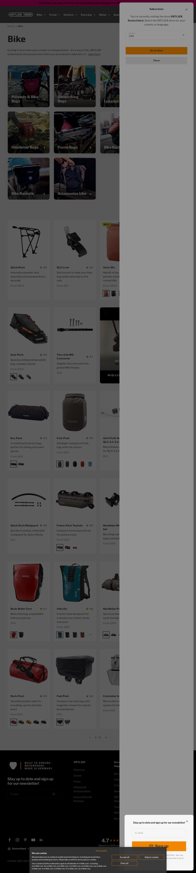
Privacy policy (101, 851)
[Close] (187, 821)
